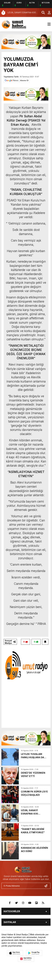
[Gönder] (46, 886)
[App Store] (15, 953)
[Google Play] (34, 953)
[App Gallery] (26, 959)
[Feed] (43, 903)
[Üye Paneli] (48, 12)
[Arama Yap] (42, 12)
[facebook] (9, 903)
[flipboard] (36, 903)
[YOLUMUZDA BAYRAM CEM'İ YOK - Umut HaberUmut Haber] (18, 24)
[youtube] (29, 903)
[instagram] (23, 903)
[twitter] (16, 903)
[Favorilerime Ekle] (45, 642)
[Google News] (17, 80)
